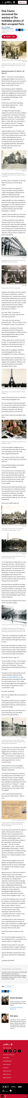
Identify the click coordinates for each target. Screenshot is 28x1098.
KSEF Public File (7, 1074)
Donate (23, 2)
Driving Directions (7, 1061)
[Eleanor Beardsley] (5, 1000)
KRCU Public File (7, 1071)
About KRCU (6, 1057)
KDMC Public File (7, 1077)
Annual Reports (7, 1064)
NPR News (9, 986)
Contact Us (5, 1067)
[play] (2, 1096)
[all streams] (26, 1096)
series (12, 768)
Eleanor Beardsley (6, 27)
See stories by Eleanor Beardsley (16, 1008)
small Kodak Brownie (14, 677)
